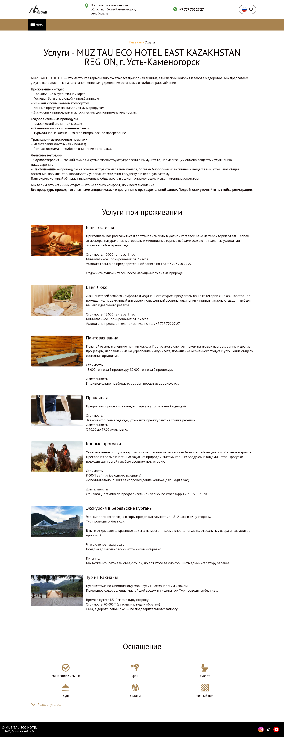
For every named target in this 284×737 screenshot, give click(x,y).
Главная (135, 42)
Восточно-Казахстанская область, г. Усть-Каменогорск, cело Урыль (113, 9)
